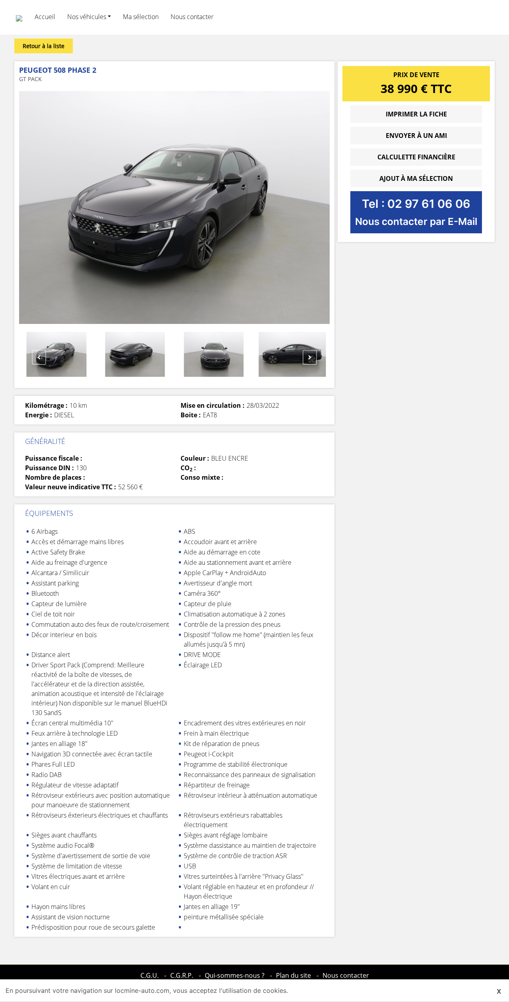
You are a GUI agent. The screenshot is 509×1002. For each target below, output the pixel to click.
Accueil (45, 16)
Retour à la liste (43, 46)
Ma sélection (141, 16)
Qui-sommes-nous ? (234, 975)
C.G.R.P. (181, 975)
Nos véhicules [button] (86, 16)
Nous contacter (192, 16)
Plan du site (293, 975)
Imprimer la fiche (416, 114)
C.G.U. (149, 975)
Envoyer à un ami (416, 135)
